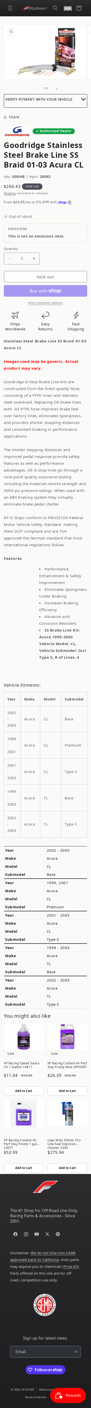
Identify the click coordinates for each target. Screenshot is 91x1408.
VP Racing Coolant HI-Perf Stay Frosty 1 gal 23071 (20, 1143)
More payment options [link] (45, 303)
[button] (10, 8)
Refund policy (48, 1389)
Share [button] (14, 116)
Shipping (10, 193)
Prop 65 (71, 1266)
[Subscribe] (75, 1352)
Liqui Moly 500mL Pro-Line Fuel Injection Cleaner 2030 (65, 1143)
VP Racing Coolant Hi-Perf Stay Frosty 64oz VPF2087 (67, 1065)
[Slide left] (34, 88)
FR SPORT (27, 1389)
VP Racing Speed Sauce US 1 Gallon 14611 (22, 1065)
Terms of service (35, 1397)
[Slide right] (56, 88)
